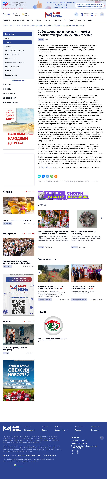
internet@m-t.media (80, 443)
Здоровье (7, 223)
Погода (78, 430)
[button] (33, 192)
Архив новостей (10, 102)
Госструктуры (11, 75)
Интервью (8, 89)
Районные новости (45, 299)
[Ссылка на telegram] (8, 14)
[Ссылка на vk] (4, 14)
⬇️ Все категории (18, 80)
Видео (38, 20)
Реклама (94, 430)
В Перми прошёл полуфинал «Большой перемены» (83, 287)
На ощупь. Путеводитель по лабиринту (15, 349)
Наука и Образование (79, 299)
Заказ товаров (61, 430)
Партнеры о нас (49, 455)
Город (6, 353)
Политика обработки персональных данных (22, 455)
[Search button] (76, 14)
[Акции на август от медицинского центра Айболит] (53, 325)
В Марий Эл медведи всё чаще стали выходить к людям (51, 287)
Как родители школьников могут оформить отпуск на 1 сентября (17, 262)
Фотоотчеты (9, 93)
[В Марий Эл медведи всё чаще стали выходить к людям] (53, 273)
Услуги (8, 42)
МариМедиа (46, 167)
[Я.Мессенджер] (39, 176)
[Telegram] (47, 176)
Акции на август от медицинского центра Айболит (52, 340)
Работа (47, 20)
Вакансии (9, 71)
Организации (29, 430)
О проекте (95, 427)
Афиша (7, 321)
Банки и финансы (12, 54)
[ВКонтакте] (43, 176)
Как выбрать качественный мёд (17, 220)
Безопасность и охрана (14, 63)
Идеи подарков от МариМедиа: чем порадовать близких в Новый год (53, 233)
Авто (7, 38)
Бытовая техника (12, 67)
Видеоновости (10, 98)
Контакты (75, 437)
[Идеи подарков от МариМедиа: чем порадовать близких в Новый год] (53, 218)
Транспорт (79, 427)
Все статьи (9, 34)
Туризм (8, 46)
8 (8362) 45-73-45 (79, 440)
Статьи (7, 191)
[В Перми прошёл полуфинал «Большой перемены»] (86, 273)
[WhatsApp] (51, 176)
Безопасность (11, 59)
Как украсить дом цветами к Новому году (83, 233)
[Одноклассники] (55, 176)
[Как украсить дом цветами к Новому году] (86, 218)
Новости (6, 20)
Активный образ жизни (14, 50)
